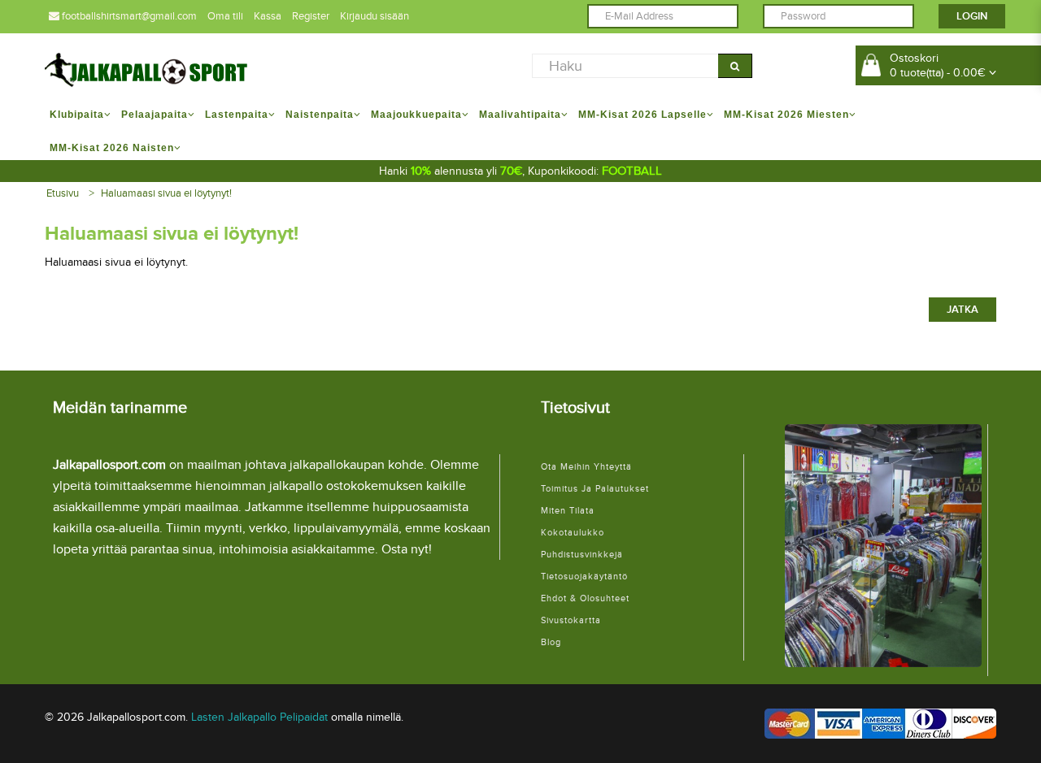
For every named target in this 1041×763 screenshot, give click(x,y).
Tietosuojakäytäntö (584, 576)
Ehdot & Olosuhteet (585, 598)
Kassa (267, 16)
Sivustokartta (571, 620)
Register (310, 16)
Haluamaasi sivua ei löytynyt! (166, 193)
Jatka (962, 309)
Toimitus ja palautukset (595, 488)
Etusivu (62, 193)
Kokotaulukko (572, 532)
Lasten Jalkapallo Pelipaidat (259, 717)
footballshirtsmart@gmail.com (128, 16)
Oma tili (225, 16)
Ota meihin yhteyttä (586, 467)
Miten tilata (568, 510)
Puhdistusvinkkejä (582, 554)
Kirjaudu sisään (374, 16)
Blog (551, 642)
